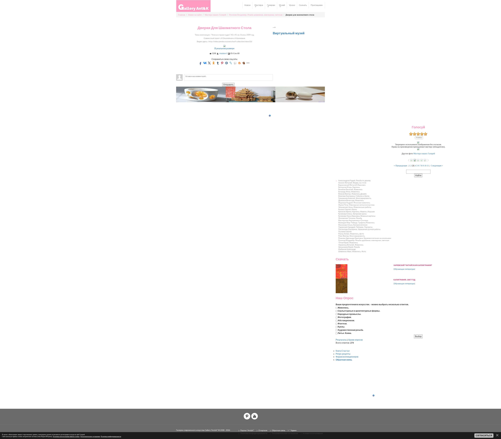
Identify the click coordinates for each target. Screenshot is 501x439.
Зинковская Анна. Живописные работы (354, 207)
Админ (294, 430)
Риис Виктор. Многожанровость (351, 236)
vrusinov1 (223, 53)
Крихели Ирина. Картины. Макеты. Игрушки (356, 211)
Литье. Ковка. (345, 333)
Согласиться (484, 435)
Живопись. (343, 307)
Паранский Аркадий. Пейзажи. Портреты (355, 227)
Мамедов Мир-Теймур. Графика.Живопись (356, 222)
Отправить (228, 84)
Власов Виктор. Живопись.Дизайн (352, 194)
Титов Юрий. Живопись (348, 242)
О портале (262, 430)
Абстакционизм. (346, 320)
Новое (247, 5)
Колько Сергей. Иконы (347, 209)
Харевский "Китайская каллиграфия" (412, 265)
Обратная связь (278, 430)
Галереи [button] (271, 5)
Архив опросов (355, 339)
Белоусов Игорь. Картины (349, 187)
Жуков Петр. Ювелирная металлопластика (356, 205)
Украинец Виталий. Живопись (350, 245)
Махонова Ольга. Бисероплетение (353, 225)
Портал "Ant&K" (247, 430)
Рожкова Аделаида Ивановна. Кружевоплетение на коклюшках (364, 238)
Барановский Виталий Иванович (352, 185)
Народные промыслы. (349, 314)
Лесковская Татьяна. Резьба (350, 218)
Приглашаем (317, 5)
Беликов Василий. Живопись (350, 189)
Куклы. (341, 326)
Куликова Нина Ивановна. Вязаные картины (356, 216)
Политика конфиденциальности (111, 436)
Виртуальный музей (289, 33)
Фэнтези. (342, 323)
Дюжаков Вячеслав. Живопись (351, 200)
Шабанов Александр (347, 249)
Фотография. (344, 317)
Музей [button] (282, 5)
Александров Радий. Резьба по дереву (354, 180)
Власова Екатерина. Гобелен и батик (353, 196)
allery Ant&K (193, 7)
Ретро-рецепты (343, 354)
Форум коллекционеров (347, 356)
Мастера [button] (259, 5)
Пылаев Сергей (344, 231)
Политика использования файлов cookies (66, 436)
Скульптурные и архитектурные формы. (359, 310)
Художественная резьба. (350, 330)
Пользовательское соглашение (90, 436)
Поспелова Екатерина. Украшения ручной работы (359, 229)
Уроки (292, 5)
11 (428, 165)
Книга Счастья (343, 351)
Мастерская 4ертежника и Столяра (353, 220)
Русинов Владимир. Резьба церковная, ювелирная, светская (363, 240)
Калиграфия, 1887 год (404, 280)
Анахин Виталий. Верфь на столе (352, 183)
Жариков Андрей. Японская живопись (354, 203)
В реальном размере (224, 48)
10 (425, 165)
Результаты (341, 339)
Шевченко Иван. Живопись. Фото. (352, 251)
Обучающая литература (404, 269)
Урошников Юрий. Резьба (349, 247)
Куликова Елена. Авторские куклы (352, 214)
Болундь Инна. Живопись (349, 191)
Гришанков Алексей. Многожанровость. (354, 198)
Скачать (303, 5)
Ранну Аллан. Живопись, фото (351, 234)
